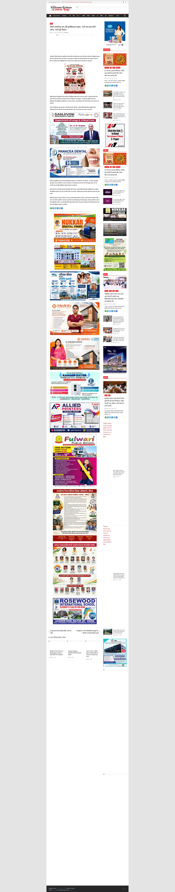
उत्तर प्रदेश (64, 15)
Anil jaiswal (114, 304)
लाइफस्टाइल (111, 15)
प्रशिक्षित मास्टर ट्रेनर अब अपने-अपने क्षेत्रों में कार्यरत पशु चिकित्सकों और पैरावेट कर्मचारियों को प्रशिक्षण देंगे (114, 297)
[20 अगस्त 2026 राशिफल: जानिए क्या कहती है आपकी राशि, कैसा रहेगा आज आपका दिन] (107, 202)
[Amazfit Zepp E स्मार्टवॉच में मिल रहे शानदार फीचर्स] (75, 641)
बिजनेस (88, 15)
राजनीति (83, 15)
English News (56, 15)
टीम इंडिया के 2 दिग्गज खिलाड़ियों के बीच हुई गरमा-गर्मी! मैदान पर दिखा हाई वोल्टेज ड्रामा (88, 632)
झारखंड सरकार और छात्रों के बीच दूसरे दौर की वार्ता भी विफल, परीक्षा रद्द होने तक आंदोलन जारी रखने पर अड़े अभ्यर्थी (114, 402)
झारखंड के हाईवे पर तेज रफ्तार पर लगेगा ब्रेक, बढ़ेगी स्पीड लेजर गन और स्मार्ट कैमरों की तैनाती (119, 632)
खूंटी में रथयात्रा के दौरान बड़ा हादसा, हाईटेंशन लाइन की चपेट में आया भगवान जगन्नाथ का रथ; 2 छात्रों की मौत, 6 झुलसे (119, 472)
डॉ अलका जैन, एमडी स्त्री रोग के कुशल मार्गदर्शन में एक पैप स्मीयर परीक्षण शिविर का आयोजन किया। (119, 339)
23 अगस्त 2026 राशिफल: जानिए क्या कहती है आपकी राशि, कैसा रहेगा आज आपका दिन (114, 73)
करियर (110, 290)
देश (70, 15)
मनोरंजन (93, 15)
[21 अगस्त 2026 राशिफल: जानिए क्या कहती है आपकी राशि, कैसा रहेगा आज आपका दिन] (107, 193)
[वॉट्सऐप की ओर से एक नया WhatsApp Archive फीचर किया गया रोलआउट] (57, 641)
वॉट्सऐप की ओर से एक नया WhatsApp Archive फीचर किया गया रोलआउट (56, 653)
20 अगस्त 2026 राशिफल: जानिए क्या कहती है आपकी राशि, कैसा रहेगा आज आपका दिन (119, 201)
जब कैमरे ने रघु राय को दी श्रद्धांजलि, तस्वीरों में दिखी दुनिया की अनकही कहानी (114, 229)
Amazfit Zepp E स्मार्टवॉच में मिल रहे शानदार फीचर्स (74, 653)
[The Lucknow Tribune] (50, 15)
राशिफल (101, 15)
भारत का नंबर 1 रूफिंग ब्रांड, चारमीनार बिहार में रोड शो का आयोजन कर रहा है (92, 653)
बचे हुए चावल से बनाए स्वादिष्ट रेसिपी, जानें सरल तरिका (60, 632)
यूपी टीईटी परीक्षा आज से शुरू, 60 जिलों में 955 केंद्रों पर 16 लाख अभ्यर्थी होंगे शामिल (119, 330)
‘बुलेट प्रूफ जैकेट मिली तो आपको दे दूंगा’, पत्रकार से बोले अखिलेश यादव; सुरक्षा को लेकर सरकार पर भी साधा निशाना (119, 116)
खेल (105, 15)
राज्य (77, 15)
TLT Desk (115, 78)
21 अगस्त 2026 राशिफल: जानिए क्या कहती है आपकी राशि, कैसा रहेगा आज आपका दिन (119, 192)
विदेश (74, 15)
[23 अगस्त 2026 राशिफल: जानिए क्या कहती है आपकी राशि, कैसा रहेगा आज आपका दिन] (114, 59)
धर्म (97, 15)
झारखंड (106, 395)
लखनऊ (119, 224)
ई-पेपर (118, 15)
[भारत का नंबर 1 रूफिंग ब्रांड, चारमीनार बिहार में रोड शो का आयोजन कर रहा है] (93, 641)
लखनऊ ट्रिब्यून (60, 32)
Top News (107, 67)
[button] (66, 16)
